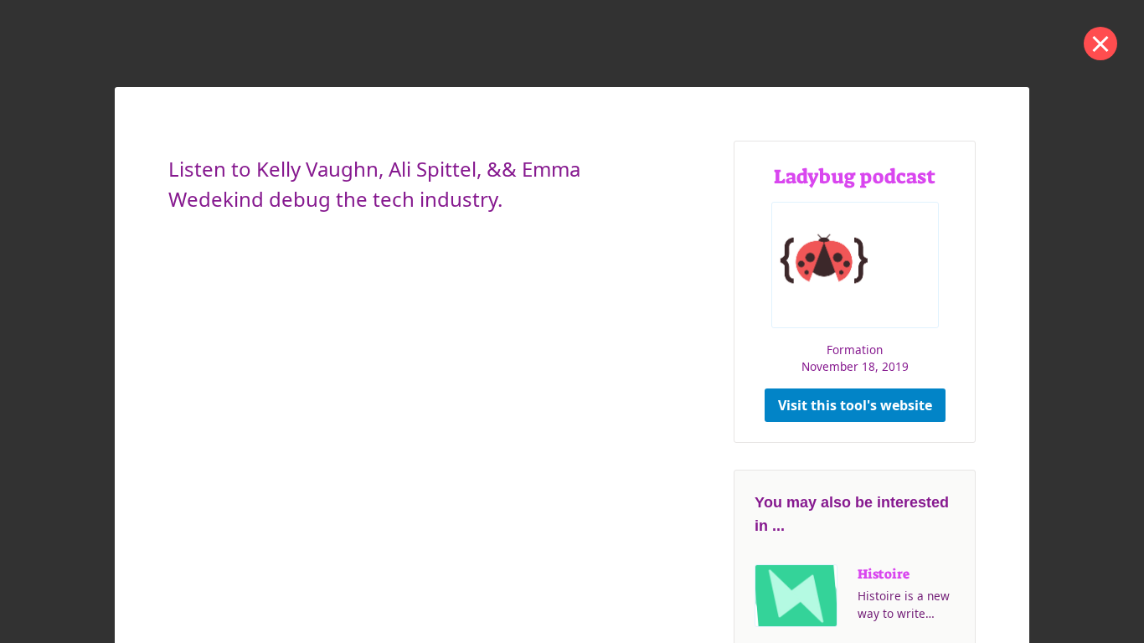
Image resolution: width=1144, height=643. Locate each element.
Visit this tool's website (855, 405)
